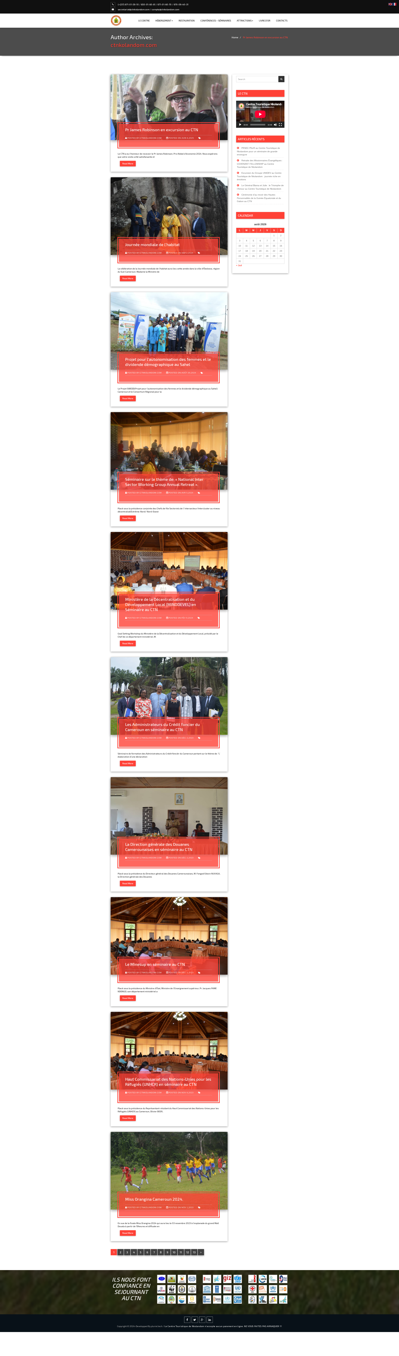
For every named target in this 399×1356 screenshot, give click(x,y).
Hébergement (163, 20)
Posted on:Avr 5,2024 (181, 493)
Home (235, 37)
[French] (395, 3)
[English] (391, 3)
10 (174, 1252)
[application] (260, 114)
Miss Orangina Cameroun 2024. (154, 1199)
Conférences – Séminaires (215, 20)
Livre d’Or (264, 20)
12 (187, 1252)
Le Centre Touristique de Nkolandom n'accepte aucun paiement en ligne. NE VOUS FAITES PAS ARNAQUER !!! (223, 1326)
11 (181, 1252)
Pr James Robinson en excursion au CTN (265, 37)
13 (194, 1252)
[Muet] (275, 124)
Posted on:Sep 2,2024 (181, 253)
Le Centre (144, 20)
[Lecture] (240, 124)
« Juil (239, 265)
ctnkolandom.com (134, 44)
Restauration (187, 20)
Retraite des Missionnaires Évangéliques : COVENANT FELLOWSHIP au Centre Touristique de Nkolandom (260, 163)
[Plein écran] (280, 124)
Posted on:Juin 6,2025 (181, 138)
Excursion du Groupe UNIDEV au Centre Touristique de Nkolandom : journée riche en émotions (259, 176)
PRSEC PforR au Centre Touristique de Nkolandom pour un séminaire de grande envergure (258, 151)
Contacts (281, 20)
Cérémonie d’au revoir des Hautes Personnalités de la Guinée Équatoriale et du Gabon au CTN (259, 197)
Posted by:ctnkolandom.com (144, 138)
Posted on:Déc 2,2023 (181, 738)
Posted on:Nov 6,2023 (181, 1092)
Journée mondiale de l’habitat (152, 244)
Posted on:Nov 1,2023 (181, 1207)
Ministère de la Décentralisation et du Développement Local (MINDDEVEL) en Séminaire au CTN (160, 604)
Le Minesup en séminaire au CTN (155, 964)
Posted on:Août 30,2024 (182, 373)
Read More (127, 163)
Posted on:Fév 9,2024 (181, 618)
